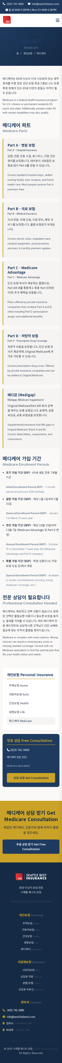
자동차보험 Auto (19, 694)
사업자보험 (31, 970)
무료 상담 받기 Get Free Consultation (31, 846)
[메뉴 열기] (57, 20)
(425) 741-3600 (15, 4)
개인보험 (27, 53)
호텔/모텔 (31, 983)
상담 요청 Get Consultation (31, 778)
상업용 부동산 (31, 989)
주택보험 (31, 923)
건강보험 (31, 936)
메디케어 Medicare (20, 721)
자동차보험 (31, 929)
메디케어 (31, 949)
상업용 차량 (31, 976)
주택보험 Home (18, 685)
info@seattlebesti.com (45, 4)
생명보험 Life (17, 712)
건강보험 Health (19, 703)
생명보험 (31, 942)
